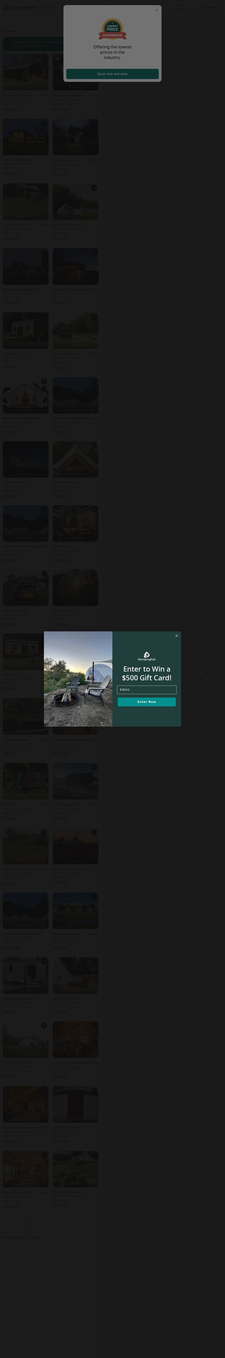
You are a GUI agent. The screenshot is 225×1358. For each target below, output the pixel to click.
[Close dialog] (176, 635)
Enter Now (146, 702)
